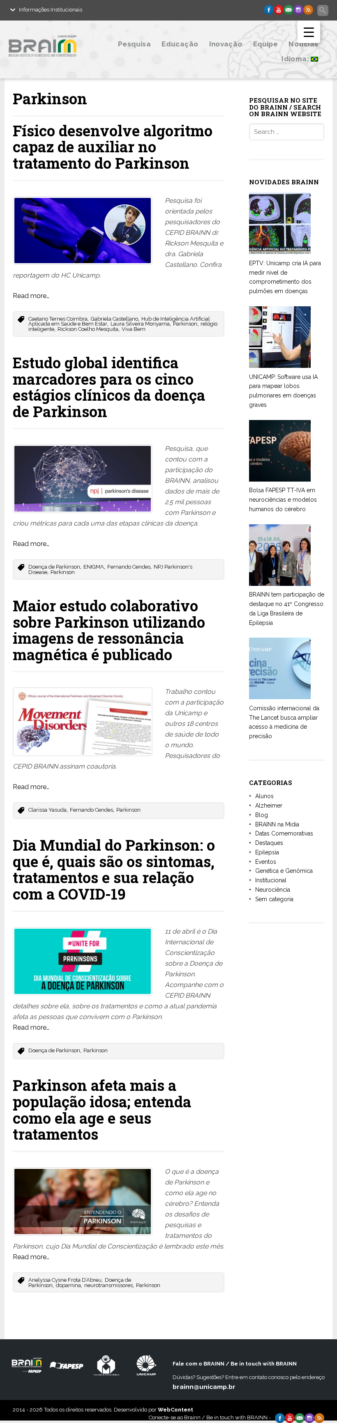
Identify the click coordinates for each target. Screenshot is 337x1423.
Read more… (31, 296)
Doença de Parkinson (54, 567)
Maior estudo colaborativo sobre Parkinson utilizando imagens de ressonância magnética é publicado (109, 630)
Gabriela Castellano (114, 319)
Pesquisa (134, 44)
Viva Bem (133, 329)
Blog (261, 815)
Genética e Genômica (284, 871)
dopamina (68, 1285)
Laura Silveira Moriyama (140, 324)
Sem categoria (274, 899)
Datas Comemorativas (284, 833)
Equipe (265, 44)
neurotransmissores (108, 1285)
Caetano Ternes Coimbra (58, 319)
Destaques (269, 843)
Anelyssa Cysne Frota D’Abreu (65, 1280)
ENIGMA (93, 567)
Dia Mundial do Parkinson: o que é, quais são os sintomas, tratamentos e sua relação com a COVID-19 (114, 869)
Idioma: (296, 59)
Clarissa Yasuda (47, 810)
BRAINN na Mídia (277, 824)
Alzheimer (268, 805)
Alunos (264, 796)
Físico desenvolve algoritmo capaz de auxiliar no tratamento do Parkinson (112, 147)
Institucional (270, 880)
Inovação (225, 44)
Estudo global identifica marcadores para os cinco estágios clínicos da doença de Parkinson (109, 387)
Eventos (265, 861)
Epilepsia (267, 852)
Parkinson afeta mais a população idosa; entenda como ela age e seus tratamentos (102, 1109)
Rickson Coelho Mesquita (88, 329)
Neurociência (272, 889)
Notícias (303, 44)
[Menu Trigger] (309, 32)
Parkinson (185, 324)
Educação (180, 44)
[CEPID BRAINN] (54, 63)
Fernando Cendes (128, 567)
